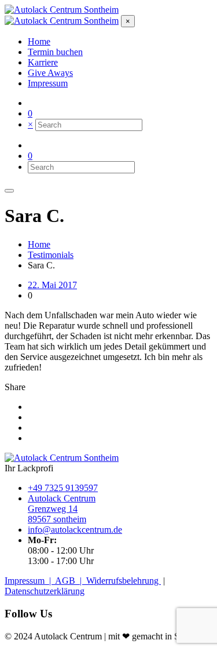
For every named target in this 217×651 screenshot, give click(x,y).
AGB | (70, 580)
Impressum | (30, 580)
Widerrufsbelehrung (123, 580)
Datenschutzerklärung (44, 591)
